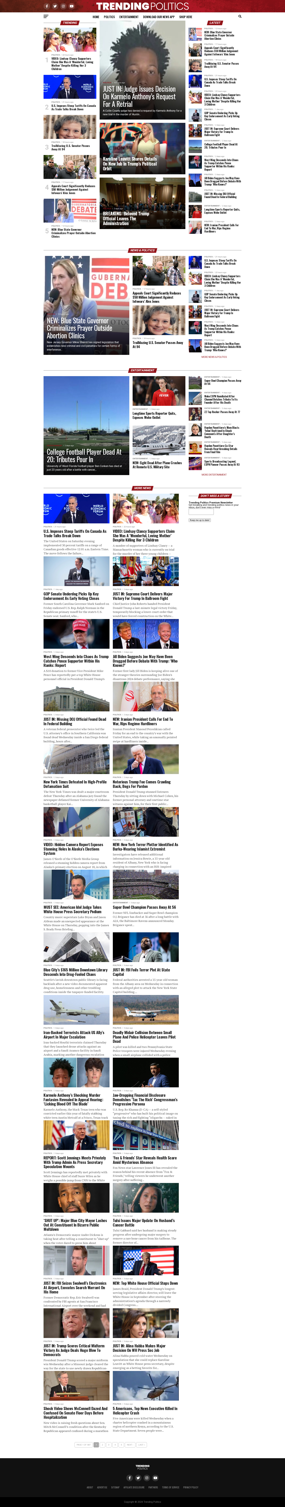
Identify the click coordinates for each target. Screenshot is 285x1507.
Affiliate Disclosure (134, 1487)
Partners (153, 1487)
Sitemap (115, 1487)
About (90, 1487)
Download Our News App (159, 17)
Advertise (102, 1487)
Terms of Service (170, 1487)
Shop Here (185, 17)
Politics (109, 17)
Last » (141, 1445)
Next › (130, 1445)
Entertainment (129, 17)
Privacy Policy (190, 1487)
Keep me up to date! (199, 520)
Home (96, 17)
